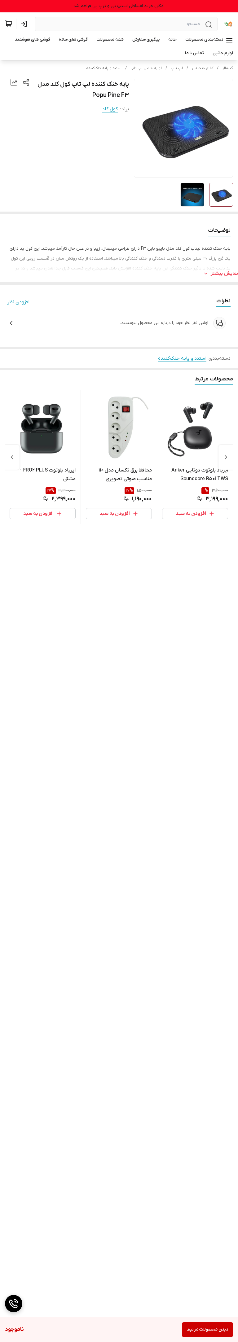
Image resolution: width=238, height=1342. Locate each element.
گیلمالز (227, 68)
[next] (12, 457)
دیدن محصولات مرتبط (207, 1329)
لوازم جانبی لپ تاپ (146, 68)
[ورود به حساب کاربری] (25, 23)
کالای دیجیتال (202, 68)
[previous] (225, 457)
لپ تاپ (177, 68)
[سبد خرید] (8, 24)
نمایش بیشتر (224, 273)
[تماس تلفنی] (13, 1303)
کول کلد (110, 109)
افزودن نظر (18, 302)
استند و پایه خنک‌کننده (103, 68)
